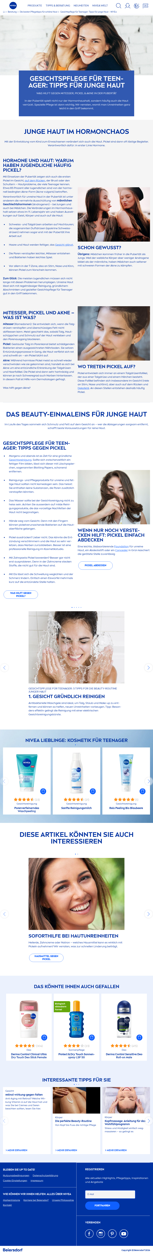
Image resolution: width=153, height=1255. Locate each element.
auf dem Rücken (35, 180)
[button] (43, 791)
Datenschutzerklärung (45, 1175)
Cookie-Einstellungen (15, 1180)
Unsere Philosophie (63, 1200)
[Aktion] (136, 6)
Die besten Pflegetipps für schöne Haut (39, 12)
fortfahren (102, 1205)
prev (4, 668)
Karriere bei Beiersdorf (36, 1200)
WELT (100, 5)
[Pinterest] (112, 1233)
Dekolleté (83, 388)
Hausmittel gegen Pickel (46, 958)
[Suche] (118, 6)
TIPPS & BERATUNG (58, 5)
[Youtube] (124, 1233)
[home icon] (4, 12)
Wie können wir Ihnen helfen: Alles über (37, 1194)
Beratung (12, 12)
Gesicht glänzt (64, 244)
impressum (37, 1180)
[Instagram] (101, 1233)
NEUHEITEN (81, 5)
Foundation (121, 546)
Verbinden (92, 1222)
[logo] (13, 6)
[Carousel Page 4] (78, 607)
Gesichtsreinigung (20, 459)
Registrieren (94, 1169)
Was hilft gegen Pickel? (20, 594)
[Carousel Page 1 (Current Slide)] (75, 744)
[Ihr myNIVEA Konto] (127, 6)
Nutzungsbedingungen (16, 1175)
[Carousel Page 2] (74, 607)
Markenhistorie (11, 1200)
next (148, 668)
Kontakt (7, 1205)
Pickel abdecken (95, 565)
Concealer (121, 550)
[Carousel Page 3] (76, 607)
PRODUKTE (35, 5)
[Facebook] (89, 1233)
